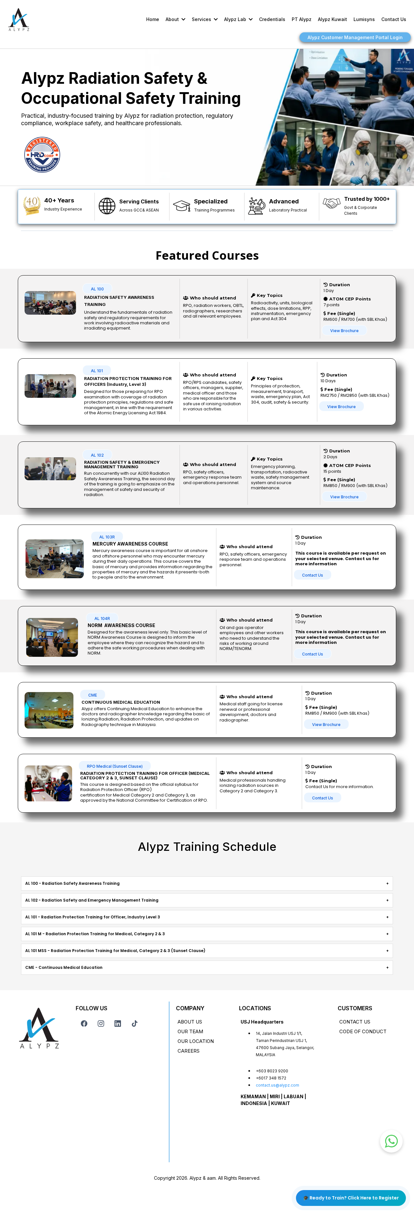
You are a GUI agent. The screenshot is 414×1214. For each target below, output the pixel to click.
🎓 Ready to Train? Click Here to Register (351, 1198)
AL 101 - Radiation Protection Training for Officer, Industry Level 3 (92, 917)
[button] (182, 19)
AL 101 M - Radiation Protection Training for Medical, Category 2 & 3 (95, 934)
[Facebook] (84, 1023)
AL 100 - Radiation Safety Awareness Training (72, 883)
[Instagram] (101, 1023)
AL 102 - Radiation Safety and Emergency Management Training (91, 900)
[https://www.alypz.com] (18, 19)
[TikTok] (134, 1023)
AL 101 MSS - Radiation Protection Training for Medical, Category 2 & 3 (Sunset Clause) (115, 950)
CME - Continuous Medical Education (64, 967)
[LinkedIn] (117, 1023)
